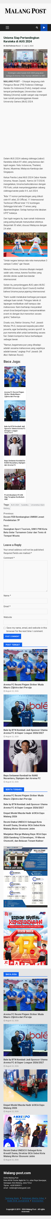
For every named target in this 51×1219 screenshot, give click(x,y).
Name (7, 595)
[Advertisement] (25, 130)
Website (8, 617)
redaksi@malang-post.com (19, 1188)
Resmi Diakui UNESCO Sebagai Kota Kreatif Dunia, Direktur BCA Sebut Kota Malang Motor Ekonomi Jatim (24, 825)
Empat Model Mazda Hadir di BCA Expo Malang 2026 (25, 1085)
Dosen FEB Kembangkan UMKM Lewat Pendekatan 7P (24, 517)
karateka (24, 505)
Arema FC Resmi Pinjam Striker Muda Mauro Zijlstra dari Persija (25, 665)
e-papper (44, 27)
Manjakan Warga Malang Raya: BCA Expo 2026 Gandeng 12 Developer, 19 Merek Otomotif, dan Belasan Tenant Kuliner (25, 837)
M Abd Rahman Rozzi (12, 46)
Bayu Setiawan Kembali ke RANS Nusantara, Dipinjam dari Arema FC (25, 756)
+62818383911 (16, 1185)
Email (7, 606)
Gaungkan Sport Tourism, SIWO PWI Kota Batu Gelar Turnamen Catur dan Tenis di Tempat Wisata (25, 530)
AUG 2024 (15, 505)
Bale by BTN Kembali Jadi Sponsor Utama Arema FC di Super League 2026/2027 (25, 710)
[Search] (37, 27)
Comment (9, 558)
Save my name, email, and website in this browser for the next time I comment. (27, 629)
